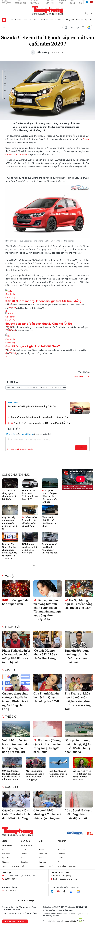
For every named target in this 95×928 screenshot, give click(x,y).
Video (4, 841)
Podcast (62, 841)
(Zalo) (68, 876)
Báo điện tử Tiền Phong (47, 10)
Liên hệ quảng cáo (60, 872)
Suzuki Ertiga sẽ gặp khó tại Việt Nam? (32, 346)
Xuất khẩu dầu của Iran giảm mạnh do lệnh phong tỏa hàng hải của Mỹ (15, 746)
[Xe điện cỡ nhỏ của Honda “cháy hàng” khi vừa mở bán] (50, 537)
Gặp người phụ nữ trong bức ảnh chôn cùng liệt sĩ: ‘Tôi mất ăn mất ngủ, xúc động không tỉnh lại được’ (47, 609)
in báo (77, 27)
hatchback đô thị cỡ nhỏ (16, 154)
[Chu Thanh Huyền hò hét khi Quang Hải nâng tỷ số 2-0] (47, 682)
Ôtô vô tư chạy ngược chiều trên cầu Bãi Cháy (9, 494)
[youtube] (91, 2)
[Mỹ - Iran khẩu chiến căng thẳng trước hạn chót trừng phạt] (36, 762)
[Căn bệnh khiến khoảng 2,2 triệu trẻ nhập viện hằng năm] (47, 799)
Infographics (27, 845)
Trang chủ (4, 20)
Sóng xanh (27, 20)
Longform (7, 845)
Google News (88, 27)
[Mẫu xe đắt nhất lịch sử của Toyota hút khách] (50, 510)
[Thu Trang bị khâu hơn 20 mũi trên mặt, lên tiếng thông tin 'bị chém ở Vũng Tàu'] (79, 682)
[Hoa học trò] (90, 833)
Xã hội (11, 20)
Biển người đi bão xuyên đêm (15, 602)
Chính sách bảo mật (24, 901)
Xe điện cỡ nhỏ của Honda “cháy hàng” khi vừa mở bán (50, 548)
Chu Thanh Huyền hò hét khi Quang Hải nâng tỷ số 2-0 (46, 697)
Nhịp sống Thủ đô (46, 866)
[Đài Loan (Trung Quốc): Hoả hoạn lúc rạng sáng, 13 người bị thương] (47, 729)
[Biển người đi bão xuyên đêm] (16, 588)
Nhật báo (25, 841)
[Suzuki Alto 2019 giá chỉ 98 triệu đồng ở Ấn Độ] (80, 408)
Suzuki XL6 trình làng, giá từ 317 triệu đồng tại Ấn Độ (42, 423)
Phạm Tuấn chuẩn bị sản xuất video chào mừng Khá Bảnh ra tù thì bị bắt (16, 656)
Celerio (86, 139)
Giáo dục (5, 862)
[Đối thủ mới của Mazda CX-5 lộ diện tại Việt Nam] (30, 537)
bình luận (83, 27)
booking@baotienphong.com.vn (65, 879)
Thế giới (53, 20)
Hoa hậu (42, 862)
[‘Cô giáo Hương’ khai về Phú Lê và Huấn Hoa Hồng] (47, 639)
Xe (4, 27)
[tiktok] (65, 891)
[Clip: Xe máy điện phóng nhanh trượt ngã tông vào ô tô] (10, 510)
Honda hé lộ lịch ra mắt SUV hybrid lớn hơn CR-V (30, 494)
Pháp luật (70, 20)
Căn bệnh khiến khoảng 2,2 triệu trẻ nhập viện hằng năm (47, 814)
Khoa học (24, 862)
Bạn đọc (61, 862)
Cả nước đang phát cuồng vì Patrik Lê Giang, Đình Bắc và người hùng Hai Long (15, 701)
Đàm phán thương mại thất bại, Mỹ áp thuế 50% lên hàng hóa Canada (78, 746)
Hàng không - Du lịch (10, 866)
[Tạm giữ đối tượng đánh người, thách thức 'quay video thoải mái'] (79, 639)
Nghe (5, 70)
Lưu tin (5, 84)
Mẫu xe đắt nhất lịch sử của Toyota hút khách (49, 521)
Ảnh (41, 841)
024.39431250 (11, 879)
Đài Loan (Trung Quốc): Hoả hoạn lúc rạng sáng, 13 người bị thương (47, 746)
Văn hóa (42, 858)
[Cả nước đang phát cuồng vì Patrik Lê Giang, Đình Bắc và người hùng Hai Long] (16, 682)
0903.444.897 (10, 890)
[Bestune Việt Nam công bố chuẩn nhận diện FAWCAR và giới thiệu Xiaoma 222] (10, 537)
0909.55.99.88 (59, 876)
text (71, 27)
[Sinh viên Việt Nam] (75, 833)
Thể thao (79, 20)
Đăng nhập (10, 434)
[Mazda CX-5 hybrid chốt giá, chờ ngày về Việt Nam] (30, 510)
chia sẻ (66, 27)
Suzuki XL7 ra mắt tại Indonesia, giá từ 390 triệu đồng (43, 301)
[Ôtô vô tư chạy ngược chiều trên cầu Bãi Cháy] (10, 483)
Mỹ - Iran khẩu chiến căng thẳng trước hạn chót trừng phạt (35, 775)
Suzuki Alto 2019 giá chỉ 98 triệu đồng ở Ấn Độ (32, 406)
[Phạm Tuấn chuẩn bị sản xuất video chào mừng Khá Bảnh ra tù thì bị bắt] (16, 639)
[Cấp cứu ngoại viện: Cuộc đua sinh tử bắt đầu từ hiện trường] (16, 799)
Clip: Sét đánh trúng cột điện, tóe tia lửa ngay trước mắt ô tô (49, 496)
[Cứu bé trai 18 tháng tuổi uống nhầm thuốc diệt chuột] (79, 799)
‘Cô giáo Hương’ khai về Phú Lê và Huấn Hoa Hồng (45, 654)
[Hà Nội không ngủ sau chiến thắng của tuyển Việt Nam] (79, 588)
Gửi (81, 448)
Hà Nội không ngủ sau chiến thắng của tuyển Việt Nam (79, 604)
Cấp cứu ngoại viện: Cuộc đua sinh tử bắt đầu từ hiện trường (16, 814)
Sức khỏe (44, 20)
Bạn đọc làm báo (16, 921)
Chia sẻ (5, 77)
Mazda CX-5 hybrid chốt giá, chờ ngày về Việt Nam (29, 521)
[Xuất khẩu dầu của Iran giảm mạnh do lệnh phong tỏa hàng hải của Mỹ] (16, 729)
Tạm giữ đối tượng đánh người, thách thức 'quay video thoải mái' (77, 656)
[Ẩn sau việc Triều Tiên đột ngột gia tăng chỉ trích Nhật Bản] (83, 762)
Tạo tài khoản (27, 434)
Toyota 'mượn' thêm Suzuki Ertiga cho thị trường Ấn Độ (39, 417)
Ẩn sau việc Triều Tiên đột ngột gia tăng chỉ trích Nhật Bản (82, 775)
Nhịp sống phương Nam (67, 866)
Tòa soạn (7, 872)
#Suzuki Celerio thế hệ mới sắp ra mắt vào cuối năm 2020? (36, 387)
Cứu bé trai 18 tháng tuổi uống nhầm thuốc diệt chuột (78, 814)
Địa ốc (36, 20)
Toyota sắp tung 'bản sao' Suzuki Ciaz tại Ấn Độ (38, 323)
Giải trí (10, 670)
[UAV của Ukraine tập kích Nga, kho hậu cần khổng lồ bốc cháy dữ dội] (12, 762)
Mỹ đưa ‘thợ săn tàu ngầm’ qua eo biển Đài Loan (58, 773)
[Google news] (79, 891)
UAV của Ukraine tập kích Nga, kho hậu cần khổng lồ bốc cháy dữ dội (11, 775)
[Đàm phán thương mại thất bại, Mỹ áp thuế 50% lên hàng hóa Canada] (79, 729)
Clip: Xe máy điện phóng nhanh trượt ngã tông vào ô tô (9, 523)
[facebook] (86, 2)
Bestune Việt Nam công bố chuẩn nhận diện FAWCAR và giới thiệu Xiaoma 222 (9, 551)
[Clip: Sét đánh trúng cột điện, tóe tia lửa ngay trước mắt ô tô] (50, 483)
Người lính (89, 20)
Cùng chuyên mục (16, 474)
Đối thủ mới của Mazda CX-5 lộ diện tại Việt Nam (30, 548)
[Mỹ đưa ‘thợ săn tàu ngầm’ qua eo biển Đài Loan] (59, 762)
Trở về (5, 98)
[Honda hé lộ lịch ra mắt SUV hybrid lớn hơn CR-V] (30, 483)
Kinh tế (18, 20)
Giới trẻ (61, 20)
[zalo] (72, 891)
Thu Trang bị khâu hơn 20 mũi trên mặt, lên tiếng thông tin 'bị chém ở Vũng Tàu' (78, 701)
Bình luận (5, 91)
